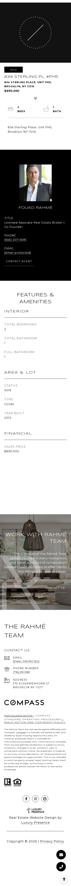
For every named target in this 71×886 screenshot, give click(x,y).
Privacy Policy (52, 841)
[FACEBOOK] (26, 798)
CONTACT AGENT (19, 261)
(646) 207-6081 (15, 239)
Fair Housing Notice (18, 716)
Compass (21, 732)
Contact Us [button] (55, 587)
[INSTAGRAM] (35, 798)
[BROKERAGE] (44, 798)
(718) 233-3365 (21, 672)
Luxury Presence (35, 823)
